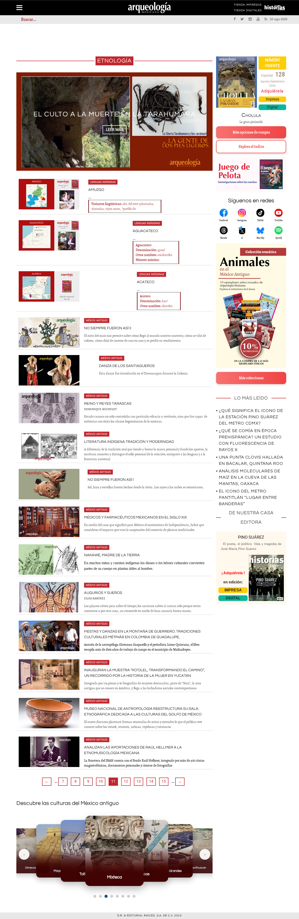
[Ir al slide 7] (128, 896)
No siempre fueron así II (107, 328)
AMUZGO (96, 190)
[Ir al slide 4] (111, 896)
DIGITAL (233, 598)
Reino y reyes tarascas (108, 403)
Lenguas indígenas (103, 182)
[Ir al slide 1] (94, 896)
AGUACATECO (145, 231)
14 (151, 781)
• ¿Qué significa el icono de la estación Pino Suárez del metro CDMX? (249, 417)
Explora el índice (251, 146)
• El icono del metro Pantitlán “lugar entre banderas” (246, 497)
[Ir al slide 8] (134, 896)
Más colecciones (251, 378)
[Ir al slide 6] (122, 896)
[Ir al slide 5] (117, 896)
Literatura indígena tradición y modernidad (129, 442)
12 (126, 781)
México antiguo (96, 320)
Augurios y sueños (103, 593)
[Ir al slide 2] (100, 896)
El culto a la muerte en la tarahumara (114, 114)
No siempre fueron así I (111, 480)
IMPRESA (233, 590)
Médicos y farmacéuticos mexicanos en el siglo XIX (135, 517)
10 (101, 781)
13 (138, 781)
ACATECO (145, 282)
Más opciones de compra (251, 132)
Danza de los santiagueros (127, 366)
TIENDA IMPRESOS (248, 5)
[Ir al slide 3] (106, 896)
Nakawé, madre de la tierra (112, 555)
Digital (272, 107)
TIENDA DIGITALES (248, 11)
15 (164, 781)
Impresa (272, 99)
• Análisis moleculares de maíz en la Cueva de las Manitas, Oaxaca (248, 477)
